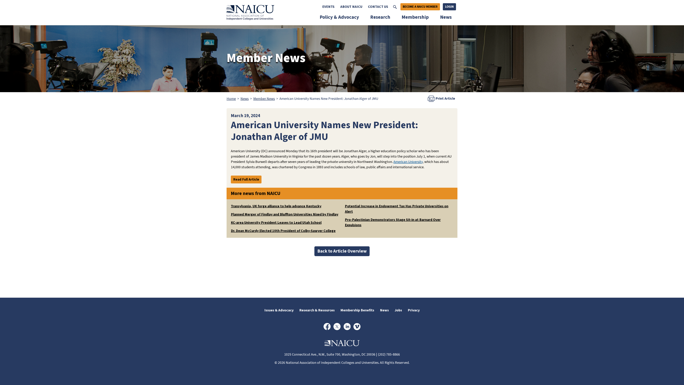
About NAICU (351, 6)
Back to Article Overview (342, 251)
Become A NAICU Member (420, 6)
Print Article (445, 98)
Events (328, 6)
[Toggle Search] (395, 7)
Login (449, 6)
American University (408, 161)
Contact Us (378, 6)
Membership (415, 17)
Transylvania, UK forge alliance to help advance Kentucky (276, 206)
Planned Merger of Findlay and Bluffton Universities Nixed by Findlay (284, 214)
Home (231, 98)
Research (380, 17)
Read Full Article (246, 179)
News (446, 17)
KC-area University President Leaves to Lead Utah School (276, 222)
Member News (264, 98)
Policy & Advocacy (339, 17)
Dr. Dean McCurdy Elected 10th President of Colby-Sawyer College (283, 230)
